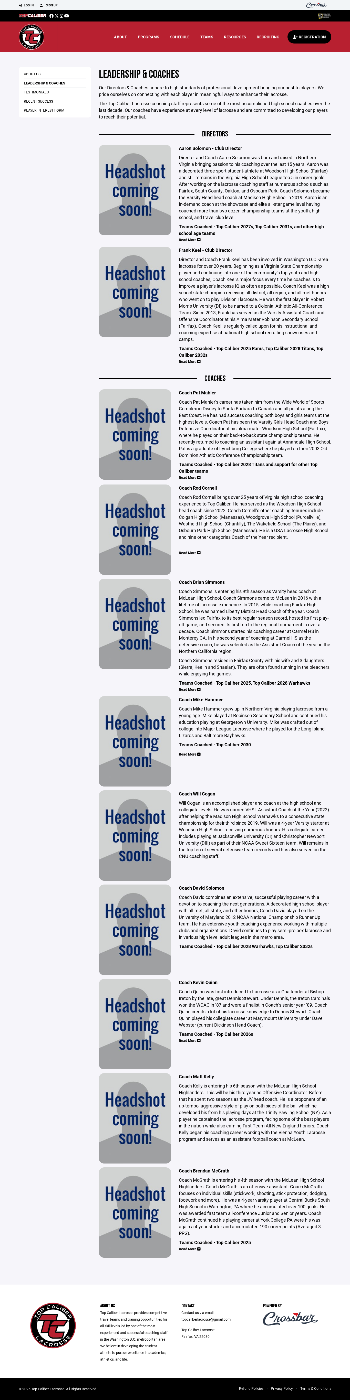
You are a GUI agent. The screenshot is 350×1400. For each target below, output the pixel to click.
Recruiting (268, 36)
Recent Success (38, 101)
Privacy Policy (282, 1388)
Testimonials (36, 92)
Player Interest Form (44, 110)
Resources (235, 36)
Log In (28, 5)
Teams (206, 36)
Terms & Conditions (315, 1388)
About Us (32, 73)
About (120, 36)
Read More (188, 239)
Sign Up (51, 5)
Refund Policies (251, 1388)
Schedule (180, 36)
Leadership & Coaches (44, 83)
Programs (148, 36)
